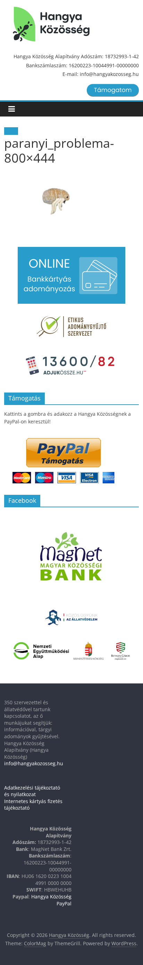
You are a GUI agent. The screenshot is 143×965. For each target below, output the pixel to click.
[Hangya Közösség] (51, 24)
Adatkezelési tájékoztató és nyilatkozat (32, 791)
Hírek (11, 131)
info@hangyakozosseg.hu (33, 763)
